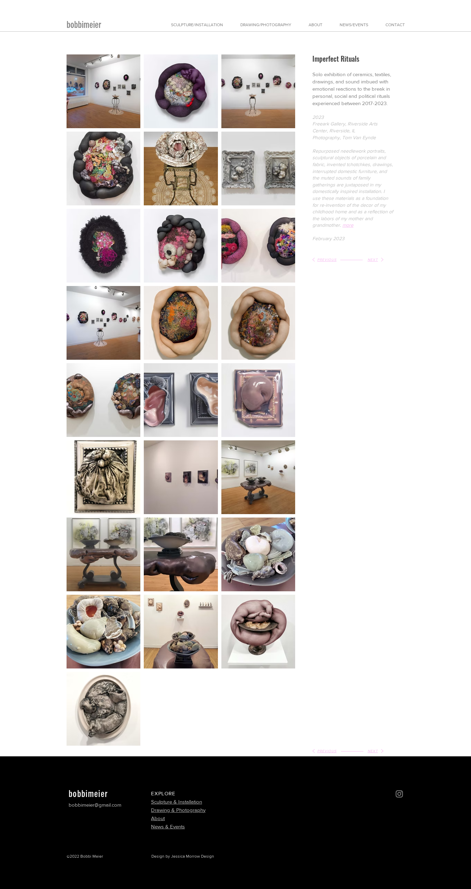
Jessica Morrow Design (192, 856)
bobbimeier (84, 24)
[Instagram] (399, 794)
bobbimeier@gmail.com (95, 805)
